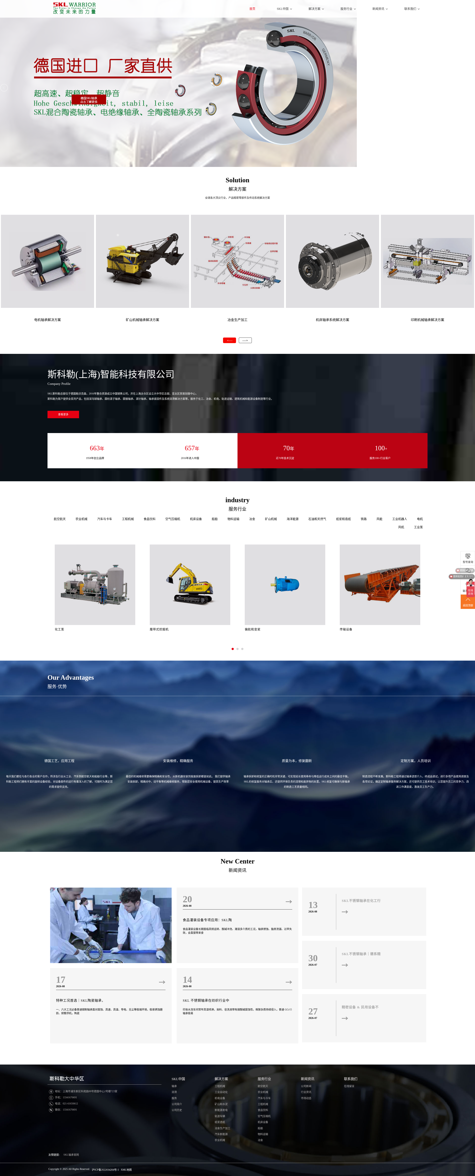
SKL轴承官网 (71, 1154)
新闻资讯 (378, 8)
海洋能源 (293, 519)
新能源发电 (221, 1110)
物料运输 (233, 519)
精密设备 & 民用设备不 (360, 1007)
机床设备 (196, 519)
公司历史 (177, 1110)
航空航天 (60, 519)
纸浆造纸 (220, 1122)
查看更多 (63, 414)
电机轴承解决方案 (47, 320)
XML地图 (126, 1169)
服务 (174, 1098)
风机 (401, 527)
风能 (379, 519)
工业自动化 (221, 1092)
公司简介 (177, 1104)
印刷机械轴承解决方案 (427, 320)
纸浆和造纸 (343, 519)
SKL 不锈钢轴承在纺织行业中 (206, 1000)
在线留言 (349, 1086)
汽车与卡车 (104, 519)
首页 (252, 8)
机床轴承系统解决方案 (332, 320)
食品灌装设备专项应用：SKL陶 (207, 920)
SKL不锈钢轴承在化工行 (361, 901)
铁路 (364, 519)
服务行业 (346, 8)
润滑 (174, 1092)
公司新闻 (306, 1086)
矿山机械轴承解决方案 (142, 320)
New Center (238, 861)
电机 (420, 519)
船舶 (215, 519)
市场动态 (306, 1098)
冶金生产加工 (237, 320)
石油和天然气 (317, 519)
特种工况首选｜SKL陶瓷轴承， (80, 1000)
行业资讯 (306, 1092)
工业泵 (418, 527)
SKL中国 (283, 8)
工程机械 (128, 519)
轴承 (174, 1086)
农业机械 (81, 519)
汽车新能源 (221, 1134)
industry (237, 500)
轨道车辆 (220, 1116)
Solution (237, 180)
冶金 (252, 519)
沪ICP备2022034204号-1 (105, 1169)
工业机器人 (399, 519)
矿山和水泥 (221, 1104)
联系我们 (410, 8)
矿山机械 (271, 519)
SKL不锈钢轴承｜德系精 (361, 954)
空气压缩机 (172, 519)
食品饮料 (149, 519)
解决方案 (314, 8)
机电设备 (220, 1098)
